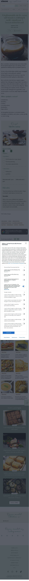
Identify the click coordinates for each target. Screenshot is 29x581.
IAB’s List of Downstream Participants (16, 263)
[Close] (26, 243)
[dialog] (14, 290)
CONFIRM (8, 332)
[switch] (24, 270)
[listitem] (14, 267)
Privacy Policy (22, 337)
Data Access (14, 337)
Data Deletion (7, 337)
